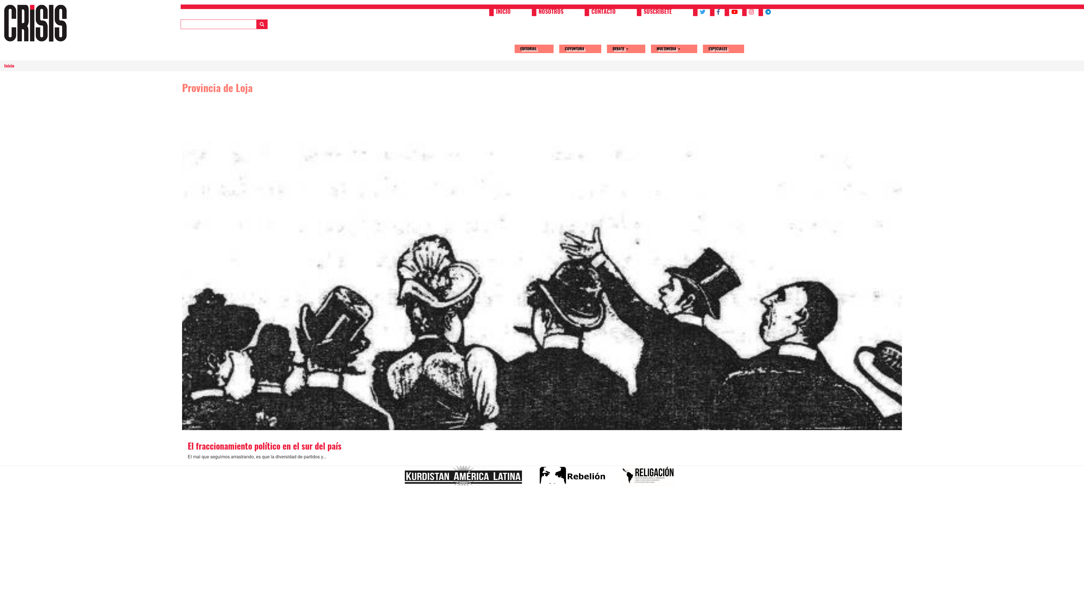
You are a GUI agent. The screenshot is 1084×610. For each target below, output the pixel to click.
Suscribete (658, 12)
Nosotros (551, 12)
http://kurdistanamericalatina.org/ (466, 478)
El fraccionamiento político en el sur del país (265, 446)
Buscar (262, 24)
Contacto (603, 12)
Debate (619, 48)
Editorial (528, 48)
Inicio (503, 12)
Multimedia (667, 48)
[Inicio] (37, 23)
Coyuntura (574, 48)
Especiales (718, 48)
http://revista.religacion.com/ (650, 478)
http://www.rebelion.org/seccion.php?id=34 (574, 478)
